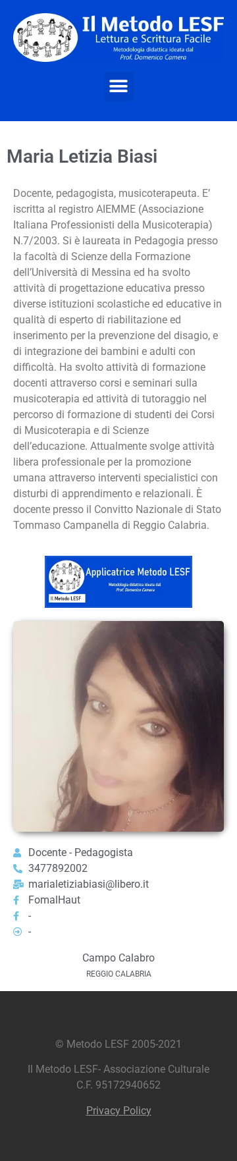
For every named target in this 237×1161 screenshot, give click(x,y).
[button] (119, 86)
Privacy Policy (118, 1110)
